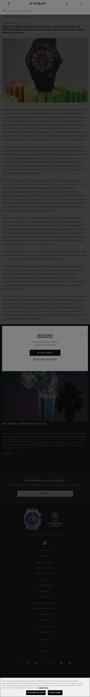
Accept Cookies (55, 692)
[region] (45, 687)
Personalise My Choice (35, 692)
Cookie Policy (43, 688)
